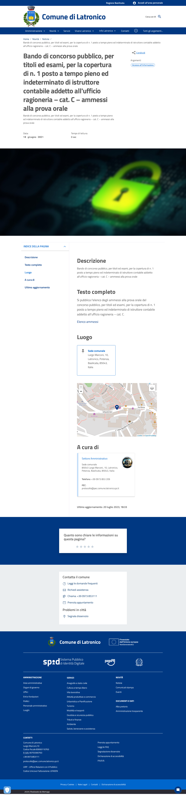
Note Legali (82, 784)
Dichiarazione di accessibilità (111, 756)
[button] (148, 3)
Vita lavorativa (73, 692)
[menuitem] (104, 30)
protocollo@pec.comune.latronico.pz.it (41, 761)
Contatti (27, 737)
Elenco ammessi (87, 321)
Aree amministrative (32, 683)
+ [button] (81, 387)
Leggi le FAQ (103, 747)
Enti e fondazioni (30, 696)
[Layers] (152, 388)
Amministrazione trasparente (129, 711)
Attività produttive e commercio (81, 696)
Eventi (118, 692)
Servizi (70, 677)
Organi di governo (31, 687)
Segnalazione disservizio (109, 751)
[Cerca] (159, 16)
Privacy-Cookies (67, 784)
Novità (35, 39)
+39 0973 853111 (31, 756)
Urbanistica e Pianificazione (79, 701)
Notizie (45, 39)
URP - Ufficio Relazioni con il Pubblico (40, 767)
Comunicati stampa (125, 687)
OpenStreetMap (150, 435)
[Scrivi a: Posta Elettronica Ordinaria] (59, 764)
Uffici (25, 692)
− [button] (81, 391)
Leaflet (139, 435)
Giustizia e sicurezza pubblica (80, 715)
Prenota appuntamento (108, 742)
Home (26, 39)
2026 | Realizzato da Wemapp (37, 791)
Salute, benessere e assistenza (81, 728)
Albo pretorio (122, 706)
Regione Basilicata (115, 3)
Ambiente (71, 724)
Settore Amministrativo (95, 458)
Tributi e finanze (74, 719)
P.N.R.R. (101, 760)
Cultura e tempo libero (77, 687)
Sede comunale (96, 351)
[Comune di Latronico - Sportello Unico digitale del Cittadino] (31, 16)
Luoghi (26, 710)
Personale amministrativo (35, 705)
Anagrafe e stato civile (77, 683)
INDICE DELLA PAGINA (36, 246)
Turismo (70, 706)
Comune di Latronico (73, 16)
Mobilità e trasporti (75, 710)
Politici (26, 701)
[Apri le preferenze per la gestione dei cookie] (7, 790)
